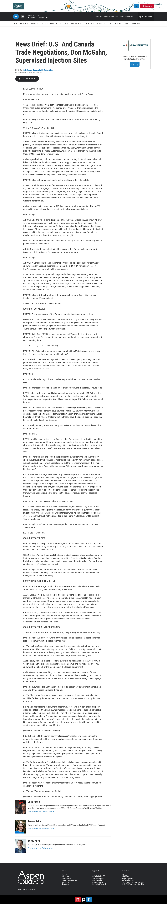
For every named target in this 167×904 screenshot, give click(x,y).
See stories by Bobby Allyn (40, 848)
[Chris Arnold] (20, 807)
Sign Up (134, 64)
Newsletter (66, 884)
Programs (125, 877)
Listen (23, 24)
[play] (16, 16)
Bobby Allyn (48, 70)
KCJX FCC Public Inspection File (133, 884)
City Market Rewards (99, 884)
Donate (148, 6)
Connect (88, 24)
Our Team (65, 877)
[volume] (23, 16)
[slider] (26, 16)
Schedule (125, 875)
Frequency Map (127, 879)
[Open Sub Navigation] (28, 24)
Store (110, 24)
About (100, 24)
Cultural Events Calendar (127, 24)
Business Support (98, 879)
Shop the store (97, 880)
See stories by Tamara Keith (41, 828)
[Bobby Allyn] (20, 846)
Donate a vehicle (97, 877)
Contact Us (66, 882)
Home (15, 24)
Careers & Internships (69, 880)
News (33, 24)
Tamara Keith (38, 70)
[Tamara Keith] (20, 826)
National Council (97, 882)
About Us (65, 875)
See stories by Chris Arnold (41, 811)
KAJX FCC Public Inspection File (133, 882)
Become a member (98, 875)
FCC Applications (128, 880)
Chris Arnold (27, 70)
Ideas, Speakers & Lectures (53, 24)
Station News (66, 879)
